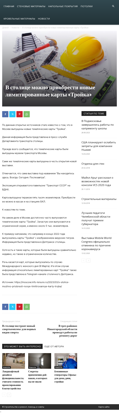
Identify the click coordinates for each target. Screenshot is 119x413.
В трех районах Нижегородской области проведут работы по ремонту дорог (62, 330)
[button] (113, 6)
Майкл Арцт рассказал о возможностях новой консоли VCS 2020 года (97, 181)
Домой (5, 27)
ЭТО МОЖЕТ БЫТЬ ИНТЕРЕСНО (22, 346)
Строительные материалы (99, 199)
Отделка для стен (93, 163)
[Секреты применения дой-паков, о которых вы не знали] (39, 361)
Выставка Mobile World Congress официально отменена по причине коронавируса (97, 243)
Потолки (87, 6)
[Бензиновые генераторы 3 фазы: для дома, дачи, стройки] (65, 361)
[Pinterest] (19, 114)
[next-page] (9, 395)
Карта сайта (104, 407)
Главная (9, 6)
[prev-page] (4, 395)
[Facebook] (5, 114)
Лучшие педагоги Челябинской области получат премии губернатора (96, 218)
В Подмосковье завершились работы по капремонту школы (98, 124)
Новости (44, 18)
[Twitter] (12, 114)
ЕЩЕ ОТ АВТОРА (54, 346)
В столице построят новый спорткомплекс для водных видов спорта (19, 329)
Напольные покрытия (63, 6)
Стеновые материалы (31, 6)
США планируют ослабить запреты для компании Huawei (99, 146)
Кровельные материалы (19, 18)
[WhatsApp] (27, 114)
